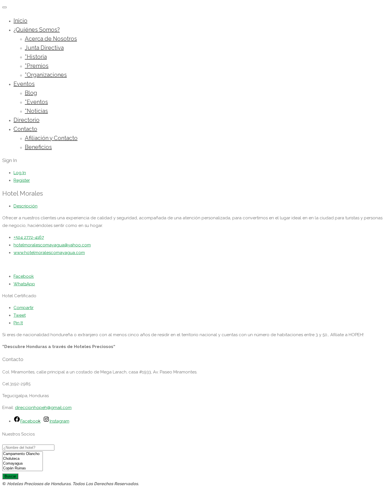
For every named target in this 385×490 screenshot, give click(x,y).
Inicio (20, 20)
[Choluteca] (23, 458)
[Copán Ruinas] (23, 468)
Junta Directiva (44, 47)
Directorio (26, 120)
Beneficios (38, 147)
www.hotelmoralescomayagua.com (49, 252)
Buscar (10, 476)
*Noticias (36, 111)
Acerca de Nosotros (51, 38)
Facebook (24, 276)
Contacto (25, 129)
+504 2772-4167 (29, 237)
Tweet (20, 315)
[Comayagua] (23, 463)
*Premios (36, 65)
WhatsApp (24, 283)
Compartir (24, 307)
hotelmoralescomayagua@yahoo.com (52, 245)
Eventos (24, 83)
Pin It (18, 322)
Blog (31, 92)
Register (22, 180)
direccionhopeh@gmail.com (43, 407)
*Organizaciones (46, 74)
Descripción (25, 206)
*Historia (36, 56)
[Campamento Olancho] (23, 454)
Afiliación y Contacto (51, 138)
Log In (20, 172)
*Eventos (36, 102)
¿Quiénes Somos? (37, 29)
